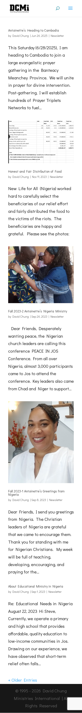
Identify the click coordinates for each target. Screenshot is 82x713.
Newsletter (57, 36)
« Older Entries (22, 680)
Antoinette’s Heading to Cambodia (33, 30)
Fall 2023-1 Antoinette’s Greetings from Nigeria (36, 493)
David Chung (20, 36)
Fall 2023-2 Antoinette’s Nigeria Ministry (37, 311)
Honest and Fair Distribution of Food (35, 171)
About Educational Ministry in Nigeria (35, 586)
